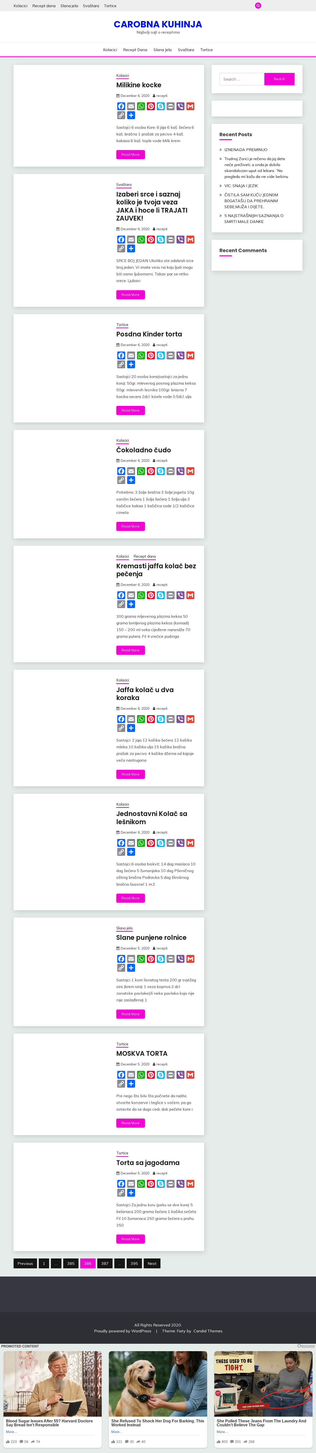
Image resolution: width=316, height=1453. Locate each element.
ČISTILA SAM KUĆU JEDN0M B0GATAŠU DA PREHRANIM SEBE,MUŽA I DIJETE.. (251, 200)
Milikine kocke (138, 85)
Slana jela (69, 5)
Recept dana (44, 5)
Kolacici (20, 5)
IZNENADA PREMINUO (245, 149)
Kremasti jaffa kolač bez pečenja (156, 570)
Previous (25, 1263)
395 (134, 1263)
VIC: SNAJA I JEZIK (241, 185)
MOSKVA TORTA (142, 1053)
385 (71, 1263)
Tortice (110, 5)
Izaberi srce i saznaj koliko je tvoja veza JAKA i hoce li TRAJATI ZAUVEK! (152, 206)
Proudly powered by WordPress (123, 1330)
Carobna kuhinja (158, 24)
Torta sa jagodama (148, 1162)
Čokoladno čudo (143, 450)
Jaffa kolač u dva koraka (145, 694)
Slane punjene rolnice (151, 937)
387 (105, 1263)
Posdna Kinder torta (149, 334)
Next (152, 1263)
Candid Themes (208, 1330)
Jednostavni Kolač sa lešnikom (151, 817)
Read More (130, 154)
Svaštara (91, 5)
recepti (162, 95)
